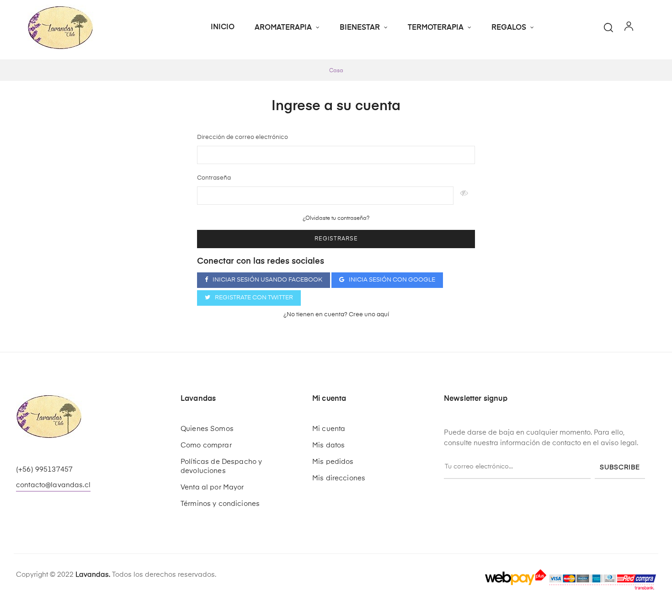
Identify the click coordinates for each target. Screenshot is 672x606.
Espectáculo (464, 195)
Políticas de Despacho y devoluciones (221, 466)
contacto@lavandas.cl (53, 485)
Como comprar (206, 445)
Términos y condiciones (220, 503)
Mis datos (328, 445)
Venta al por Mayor (212, 487)
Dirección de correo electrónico (242, 137)
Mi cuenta (328, 428)
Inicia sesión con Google (392, 280)
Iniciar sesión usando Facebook (267, 280)
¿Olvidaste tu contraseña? (336, 218)
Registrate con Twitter (254, 298)
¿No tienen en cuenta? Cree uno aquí (336, 315)
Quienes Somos (207, 428)
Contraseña (214, 178)
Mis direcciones (338, 478)
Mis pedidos (333, 461)
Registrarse (336, 239)
